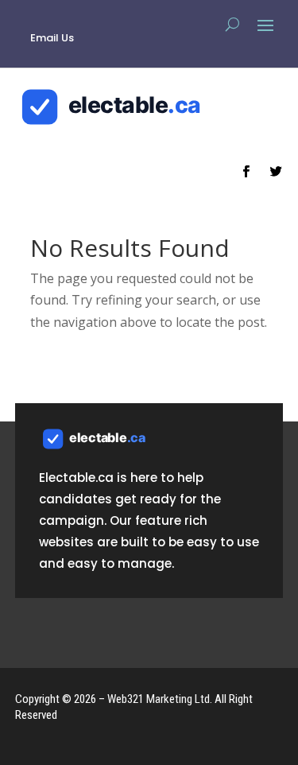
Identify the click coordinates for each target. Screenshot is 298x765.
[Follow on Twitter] (276, 172)
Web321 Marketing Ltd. (159, 699)
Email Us (52, 37)
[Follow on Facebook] (245, 172)
